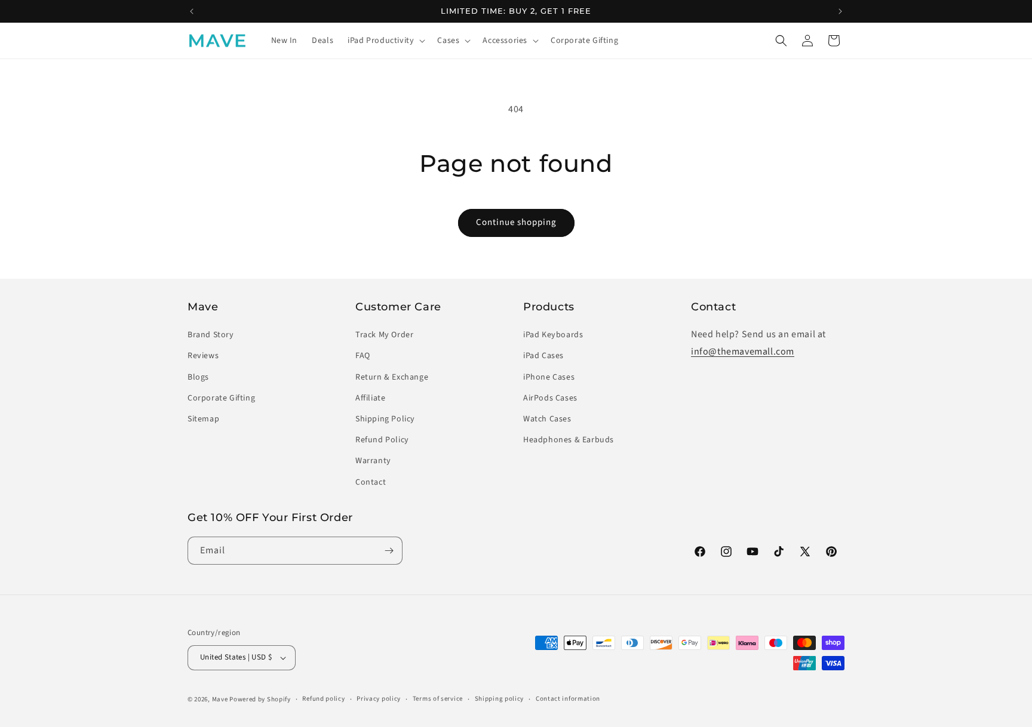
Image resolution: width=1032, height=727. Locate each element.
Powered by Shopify (260, 699)
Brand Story (211, 335)
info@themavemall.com (742, 351)
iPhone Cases (549, 377)
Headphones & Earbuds (568, 440)
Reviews (203, 356)
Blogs (198, 377)
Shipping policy (499, 698)
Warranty (373, 461)
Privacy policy (379, 698)
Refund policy (323, 698)
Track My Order (384, 335)
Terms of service (438, 698)
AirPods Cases (550, 398)
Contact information (568, 698)
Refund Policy (382, 440)
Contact (370, 482)
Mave (220, 699)
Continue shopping (516, 222)
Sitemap (203, 419)
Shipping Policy (385, 419)
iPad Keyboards (553, 335)
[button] (385, 40)
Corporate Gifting (221, 398)
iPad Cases (543, 356)
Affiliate (370, 398)
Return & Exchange (391, 377)
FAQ (362, 356)
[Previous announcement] (192, 11)
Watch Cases (547, 419)
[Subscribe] (389, 551)
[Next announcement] (840, 11)
